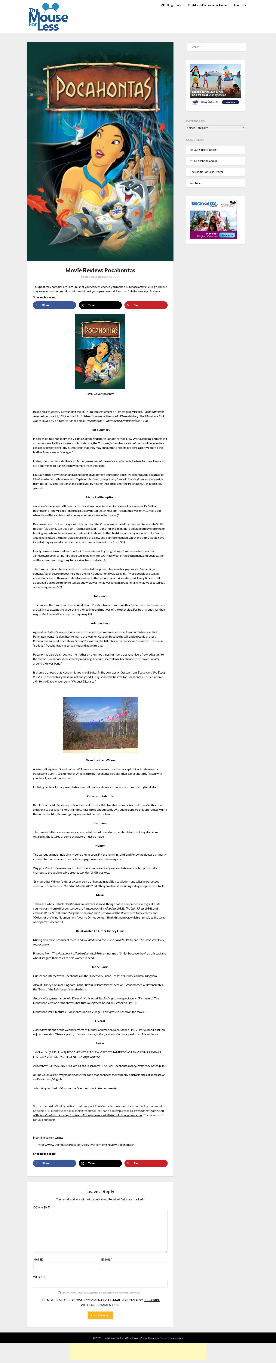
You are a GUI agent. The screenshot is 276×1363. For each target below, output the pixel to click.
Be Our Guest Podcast (204, 149)
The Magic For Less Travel (206, 171)
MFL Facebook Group (203, 160)
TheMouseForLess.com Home (207, 5)
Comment (42, 1207)
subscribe (152, 1300)
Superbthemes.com (171, 1338)
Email (106, 1259)
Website (39, 1277)
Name (38, 1259)
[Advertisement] (138, 1351)
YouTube (195, 183)
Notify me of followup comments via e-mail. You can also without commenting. (103, 1302)
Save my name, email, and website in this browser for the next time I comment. (101, 1292)
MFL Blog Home (171, 5)
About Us (239, 5)
